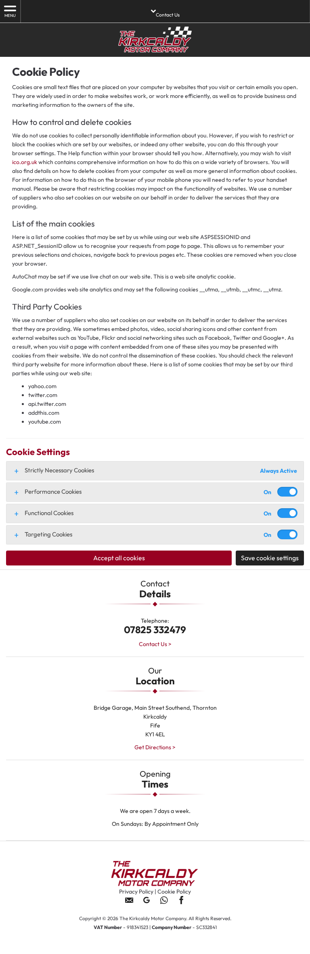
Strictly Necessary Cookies (59, 470)
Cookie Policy (174, 891)
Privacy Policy (136, 891)
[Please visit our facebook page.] (181, 903)
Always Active (278, 470)
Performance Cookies (53, 491)
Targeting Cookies (48, 534)
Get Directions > (155, 747)
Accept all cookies (119, 558)
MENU (10, 15)
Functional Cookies (49, 513)
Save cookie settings (270, 558)
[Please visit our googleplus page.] (146, 903)
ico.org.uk (24, 162)
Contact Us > (155, 644)
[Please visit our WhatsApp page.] (164, 903)
